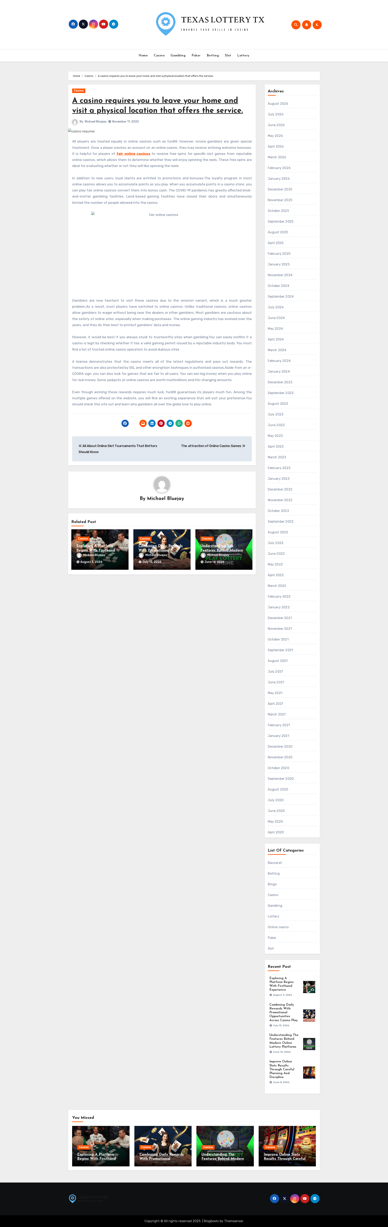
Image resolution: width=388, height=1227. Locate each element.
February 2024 (279, 361)
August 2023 (278, 404)
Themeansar (233, 1221)
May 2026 (275, 136)
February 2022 (279, 596)
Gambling (178, 55)
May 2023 (275, 436)
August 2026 (278, 104)
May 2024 (275, 329)
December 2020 (280, 746)
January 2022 (279, 607)
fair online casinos (133, 154)
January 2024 (279, 371)
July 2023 (276, 414)
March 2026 (277, 157)
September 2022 (281, 521)
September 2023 (281, 393)
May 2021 (275, 693)
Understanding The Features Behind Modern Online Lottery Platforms (222, 550)
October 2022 (278, 511)
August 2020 (278, 789)
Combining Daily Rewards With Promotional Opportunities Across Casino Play (283, 1012)
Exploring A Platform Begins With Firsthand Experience (95, 550)
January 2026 (279, 179)
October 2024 (278, 286)
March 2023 (277, 457)
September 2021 (280, 650)
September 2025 (281, 221)
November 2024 (280, 275)
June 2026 (276, 125)
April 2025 (276, 243)
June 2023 (276, 425)
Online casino (278, 927)
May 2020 (275, 821)
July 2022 (276, 543)
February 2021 (279, 725)
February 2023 (279, 468)
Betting (213, 55)
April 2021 (275, 704)
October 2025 (278, 211)
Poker (196, 55)
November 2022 (280, 500)
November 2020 (280, 757)
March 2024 (277, 350)
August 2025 (278, 232)
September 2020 (281, 779)
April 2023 (276, 446)
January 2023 (279, 479)
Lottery (243, 55)
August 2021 (278, 661)
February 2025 (279, 254)
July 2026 (276, 114)
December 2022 (280, 489)
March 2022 (277, 586)
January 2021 (278, 736)
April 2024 (276, 339)
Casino (159, 55)
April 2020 (276, 832)
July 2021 (275, 671)
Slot (228, 55)
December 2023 (280, 382)
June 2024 (276, 318)
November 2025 (280, 200)
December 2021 (280, 618)
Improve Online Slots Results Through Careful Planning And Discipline (281, 1069)
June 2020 (276, 811)
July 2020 (276, 800)
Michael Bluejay (95, 121)
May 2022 (275, 564)
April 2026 (276, 146)
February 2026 (279, 168)
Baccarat (275, 863)
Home (143, 55)
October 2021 (278, 639)
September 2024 (281, 296)
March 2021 (277, 714)
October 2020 (278, 768)
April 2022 (276, 575)
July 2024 (276, 307)
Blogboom (211, 1221)
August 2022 (278, 532)
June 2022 (276, 554)
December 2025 (280, 189)
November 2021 (280, 629)
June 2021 (276, 682)
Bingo (272, 884)
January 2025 (279, 264)
